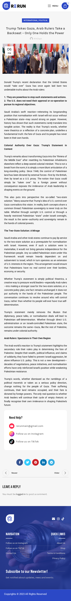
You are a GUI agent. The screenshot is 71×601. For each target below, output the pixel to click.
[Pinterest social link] (35, 462)
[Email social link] (53, 518)
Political (43, 20)
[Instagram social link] (58, 518)
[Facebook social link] (19, 462)
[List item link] (35, 426)
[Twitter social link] (27, 462)
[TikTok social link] (63, 518)
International (31, 20)
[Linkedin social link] (43, 462)
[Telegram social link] (51, 462)
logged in (21, 494)
